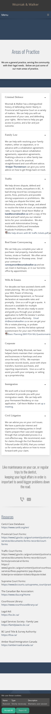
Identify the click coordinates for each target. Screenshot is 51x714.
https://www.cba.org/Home (15, 594)
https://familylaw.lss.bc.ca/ (15, 624)
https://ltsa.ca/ (9, 635)
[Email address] (29, 499)
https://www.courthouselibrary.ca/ (19, 604)
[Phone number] (22, 499)
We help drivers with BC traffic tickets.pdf (28, 233)
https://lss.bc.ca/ (10, 614)
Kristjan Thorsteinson (16, 166)
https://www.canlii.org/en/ (15, 527)
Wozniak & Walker (25, 4)
